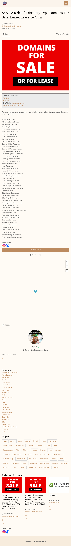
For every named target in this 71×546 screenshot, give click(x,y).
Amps (4, 400)
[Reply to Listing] (2, 520)
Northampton (44, 458)
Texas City (6, 467)
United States (8, 23)
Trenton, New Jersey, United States (36, 350)
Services (5, 429)
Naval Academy (57, 454)
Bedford (27, 441)
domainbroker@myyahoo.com (13, 105)
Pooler (24, 463)
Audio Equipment (7, 375)
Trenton (15, 467)
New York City (8, 459)
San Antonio (33, 463)
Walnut (23, 467)
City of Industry (19, 445)
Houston (42, 450)
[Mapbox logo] (6, 325)
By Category (6, 26)
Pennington (15, 463)
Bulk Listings (8, 387)
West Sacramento (44, 467)
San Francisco (44, 463)
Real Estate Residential (9, 427)
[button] (35, 292)
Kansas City (7, 454)
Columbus (31, 445)
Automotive (5, 377)
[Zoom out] (67, 264)
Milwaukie (38, 454)
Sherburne (64, 463)
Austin (20, 441)
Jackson (58, 450)
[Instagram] (4, 245)
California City (7, 445)
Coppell (48, 445)
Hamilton (34, 450)
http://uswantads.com (18, 103)
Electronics (5, 390)
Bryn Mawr (53, 441)
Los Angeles (28, 454)
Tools (3, 395)
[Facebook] (7, 245)
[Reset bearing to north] (67, 266)
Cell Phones (6, 380)
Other (3, 402)
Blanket (44, 441)
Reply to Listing (35, 250)
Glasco (25, 450)
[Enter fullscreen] (67, 270)
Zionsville (55, 467)
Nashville (46, 454)
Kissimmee (17, 454)
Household (5, 392)
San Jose (55, 463)
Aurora (12, 441)
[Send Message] (2, 359)
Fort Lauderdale (8, 450)
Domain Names (15, 26)
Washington (32, 467)
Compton (40, 445)
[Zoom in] (67, 261)
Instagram (6, 100)
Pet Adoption (6, 424)
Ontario (53, 458)
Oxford (61, 458)
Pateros (5, 463)
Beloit (35, 441)
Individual (15, 516)
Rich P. (34, 347)
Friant (17, 450)
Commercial (6, 382)
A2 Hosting (53, 495)
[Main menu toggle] (66, 3)
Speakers (5, 405)
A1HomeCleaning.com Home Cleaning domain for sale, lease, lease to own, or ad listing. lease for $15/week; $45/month (35, 499)
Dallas (55, 445)
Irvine (50, 450)
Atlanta (5, 441)
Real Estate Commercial (10, 372)
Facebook (6, 98)
